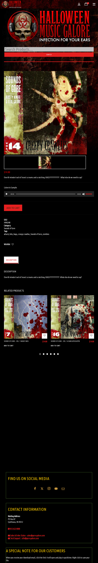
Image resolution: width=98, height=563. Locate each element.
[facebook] (35, 489)
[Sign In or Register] (79, 4)
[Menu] (94, 4)
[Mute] (83, 194)
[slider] (89, 193)
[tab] (11, 260)
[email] (63, 489)
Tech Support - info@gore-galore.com (24, 538)
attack (6, 234)
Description (11, 260)
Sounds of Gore (9, 228)
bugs (15, 234)
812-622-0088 (15, 529)
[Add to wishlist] (13, 244)
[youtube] (56, 490)
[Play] (6, 194)
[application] (49, 194)
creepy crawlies (24, 234)
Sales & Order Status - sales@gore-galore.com (27, 535)
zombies (46, 234)
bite (11, 234)
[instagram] (49, 489)
